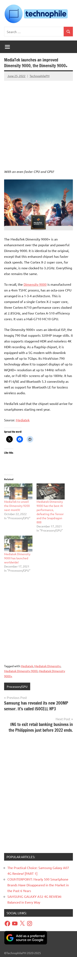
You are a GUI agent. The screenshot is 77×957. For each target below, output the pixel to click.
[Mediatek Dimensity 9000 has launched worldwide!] (18, 544)
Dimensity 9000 (35, 284)
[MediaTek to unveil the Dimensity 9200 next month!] (18, 491)
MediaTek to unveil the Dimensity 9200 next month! (17, 506)
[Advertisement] (38, 121)
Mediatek (23, 420)
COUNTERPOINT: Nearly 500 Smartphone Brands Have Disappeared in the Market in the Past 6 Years (38, 885)
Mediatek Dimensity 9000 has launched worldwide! (17, 558)
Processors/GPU (17, 686)
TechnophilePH (39, 76)
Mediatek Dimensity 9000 (21, 671)
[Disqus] (38, 794)
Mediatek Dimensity (47, 666)
